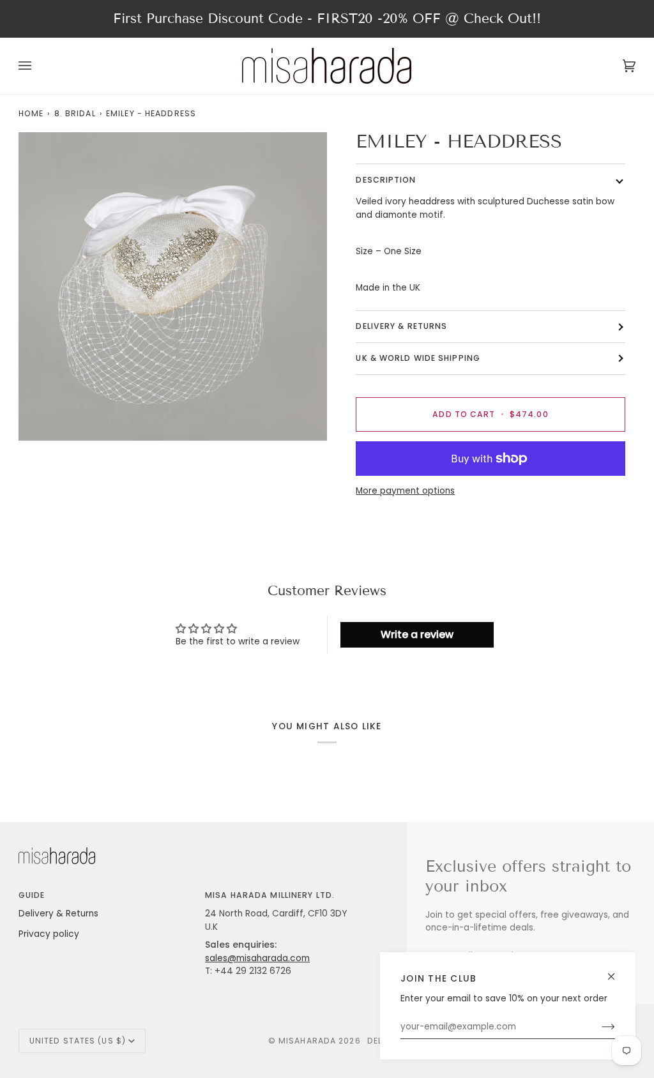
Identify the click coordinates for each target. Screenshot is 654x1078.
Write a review (417, 634)
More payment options (405, 491)
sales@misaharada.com (257, 958)
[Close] (616, 971)
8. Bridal (75, 113)
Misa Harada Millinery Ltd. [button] (270, 895)
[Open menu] (38, 66)
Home (31, 113)
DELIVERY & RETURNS (401, 326)
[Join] (598, 1027)
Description (386, 179)
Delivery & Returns (58, 913)
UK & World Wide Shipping (418, 358)
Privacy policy (49, 934)
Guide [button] (32, 895)
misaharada (307, 1040)
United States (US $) (77, 1040)
